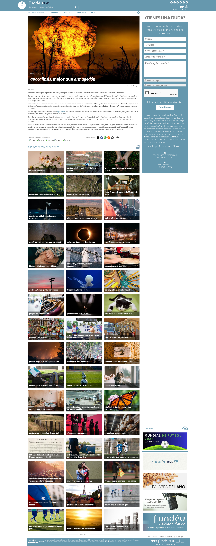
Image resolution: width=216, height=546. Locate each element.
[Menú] (138, 12)
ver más (83, 534)
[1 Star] (33, 140)
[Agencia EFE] (182, 7)
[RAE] (186, 6)
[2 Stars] (41, 140)
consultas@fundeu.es (165, 157)
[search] (76, 7)
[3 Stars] (50, 140)
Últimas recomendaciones (43, 146)
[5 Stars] (67, 140)
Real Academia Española (180, 10)
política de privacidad (172, 102)
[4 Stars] (58, 140)
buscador (162, 29)
